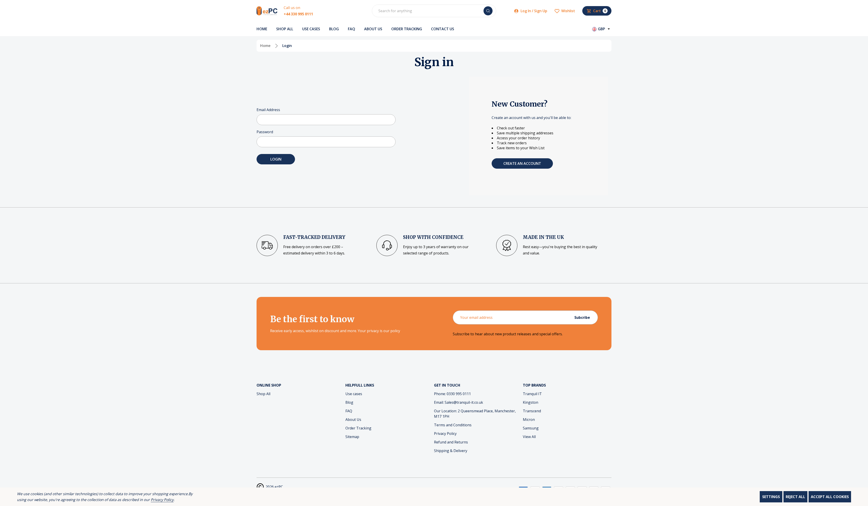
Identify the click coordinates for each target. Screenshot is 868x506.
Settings (771, 496)
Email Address (268, 109)
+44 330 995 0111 (298, 14)
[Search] (488, 10)
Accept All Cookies (830, 496)
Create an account (522, 163)
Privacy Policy (162, 499)
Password (265, 132)
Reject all (795, 496)
